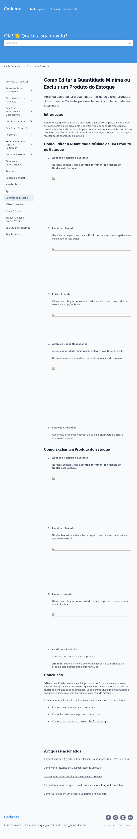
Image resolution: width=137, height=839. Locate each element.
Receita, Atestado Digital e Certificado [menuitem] (15, 144)
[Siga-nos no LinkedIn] (123, 817)
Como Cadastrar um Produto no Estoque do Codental (73, 776)
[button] (31, 88)
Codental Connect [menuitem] (15, 177)
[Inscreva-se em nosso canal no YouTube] (130, 817)
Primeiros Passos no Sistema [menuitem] (15, 90)
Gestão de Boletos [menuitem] (16, 154)
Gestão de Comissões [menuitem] (18, 128)
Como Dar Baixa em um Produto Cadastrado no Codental (75, 793)
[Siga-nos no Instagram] (115, 817)
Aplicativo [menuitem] (11, 191)
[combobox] (65, 43)
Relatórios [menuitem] (11, 134)
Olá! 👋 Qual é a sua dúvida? (35, 35)
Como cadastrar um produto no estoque (74, 707)
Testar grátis (37, 9)
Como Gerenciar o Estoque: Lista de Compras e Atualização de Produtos (83, 785)
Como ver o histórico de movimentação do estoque (80, 721)
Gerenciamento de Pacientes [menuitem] (16, 100)
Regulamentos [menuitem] (13, 234)
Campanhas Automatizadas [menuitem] (14, 163)
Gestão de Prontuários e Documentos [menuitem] (13, 111)
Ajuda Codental (12, 66)
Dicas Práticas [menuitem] (13, 211)
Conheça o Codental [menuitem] (17, 81)
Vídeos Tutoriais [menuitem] (14, 204)
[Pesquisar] (130, 43)
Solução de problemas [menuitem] (18, 227)
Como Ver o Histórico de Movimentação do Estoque (72, 767)
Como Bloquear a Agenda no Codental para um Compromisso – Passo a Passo (87, 759)
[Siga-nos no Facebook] (108, 817)
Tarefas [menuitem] (10, 171)
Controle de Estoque (38, 66)
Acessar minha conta (64, 9)
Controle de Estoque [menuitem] (17, 197)
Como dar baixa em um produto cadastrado (76, 714)
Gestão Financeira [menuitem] (15, 121)
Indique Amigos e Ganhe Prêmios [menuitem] (15, 219)
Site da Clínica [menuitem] (13, 184)
